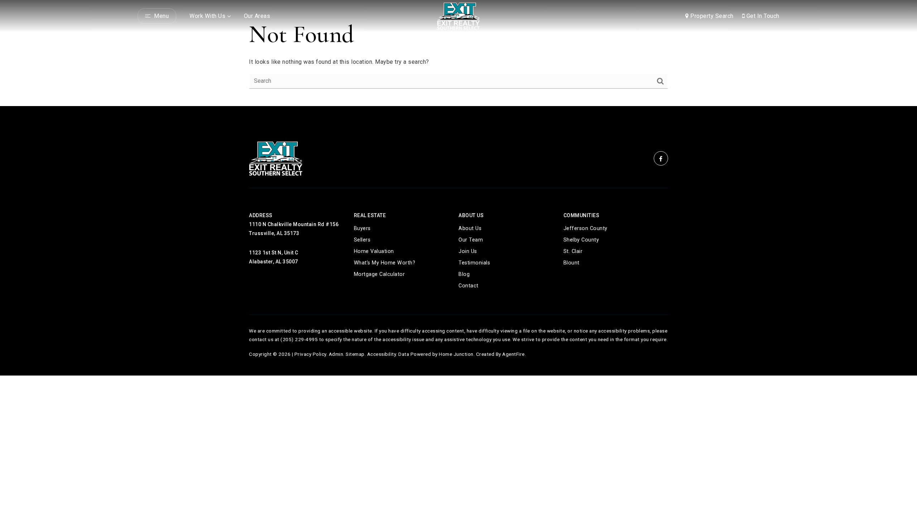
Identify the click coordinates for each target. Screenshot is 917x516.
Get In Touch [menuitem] (762, 16)
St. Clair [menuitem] (573, 251)
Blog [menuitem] (464, 274)
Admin (336, 354)
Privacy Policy (310, 354)
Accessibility (381, 354)
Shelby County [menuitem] (581, 240)
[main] (458, 53)
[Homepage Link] (458, 15)
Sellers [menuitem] (362, 240)
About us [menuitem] (469, 228)
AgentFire (513, 354)
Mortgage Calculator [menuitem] (379, 274)
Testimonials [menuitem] (474, 263)
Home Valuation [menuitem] (374, 251)
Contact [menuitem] (468, 286)
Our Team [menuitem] (470, 240)
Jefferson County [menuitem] (585, 228)
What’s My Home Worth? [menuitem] (385, 263)
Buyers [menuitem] (362, 228)
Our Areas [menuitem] (257, 16)
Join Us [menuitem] (467, 251)
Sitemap (355, 354)
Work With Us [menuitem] (207, 16)
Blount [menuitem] (571, 263)
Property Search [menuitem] (711, 16)
